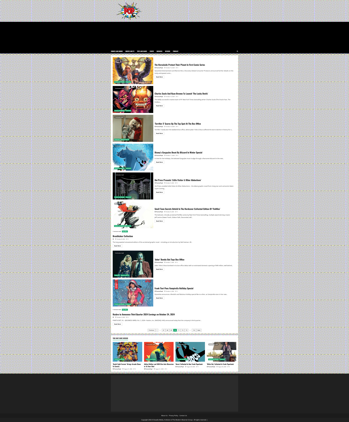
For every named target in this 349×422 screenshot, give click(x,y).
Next (198, 330)
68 (167, 330)
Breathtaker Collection (123, 236)
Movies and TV (129, 51)
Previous (151, 330)
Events (152, 51)
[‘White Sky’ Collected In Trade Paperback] (221, 352)
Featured (128, 82)
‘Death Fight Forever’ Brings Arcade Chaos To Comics (127, 365)
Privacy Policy (173, 416)
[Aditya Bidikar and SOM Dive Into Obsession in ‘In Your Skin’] (159, 352)
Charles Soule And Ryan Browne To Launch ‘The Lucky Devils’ (133, 99)
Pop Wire (124, 231)
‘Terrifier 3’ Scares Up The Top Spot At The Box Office (133, 128)
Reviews (167, 51)
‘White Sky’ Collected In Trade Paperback (220, 364)
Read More (160, 77)
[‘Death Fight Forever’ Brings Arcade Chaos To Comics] (127, 352)
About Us (164, 416)
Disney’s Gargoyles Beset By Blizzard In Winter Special (133, 157)
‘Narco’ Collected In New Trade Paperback (189, 364)
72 (182, 330)
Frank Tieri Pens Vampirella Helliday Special (133, 292)
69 (171, 330)
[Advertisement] (174, 35)
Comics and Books (117, 51)
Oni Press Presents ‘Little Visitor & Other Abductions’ (133, 185)
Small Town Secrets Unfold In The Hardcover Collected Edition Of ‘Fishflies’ (133, 214)
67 (163, 330)
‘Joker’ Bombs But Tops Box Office (133, 264)
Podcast (175, 51)
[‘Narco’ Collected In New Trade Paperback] (190, 352)
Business (159, 51)
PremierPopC (159, 68)
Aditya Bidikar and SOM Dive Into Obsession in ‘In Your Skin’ (159, 365)
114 (194, 330)
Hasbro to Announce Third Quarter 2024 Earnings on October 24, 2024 (144, 314)
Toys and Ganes (142, 51)
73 (186, 330)
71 (179, 330)
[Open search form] (237, 51)
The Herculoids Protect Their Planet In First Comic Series (133, 70)
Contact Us (183, 416)
